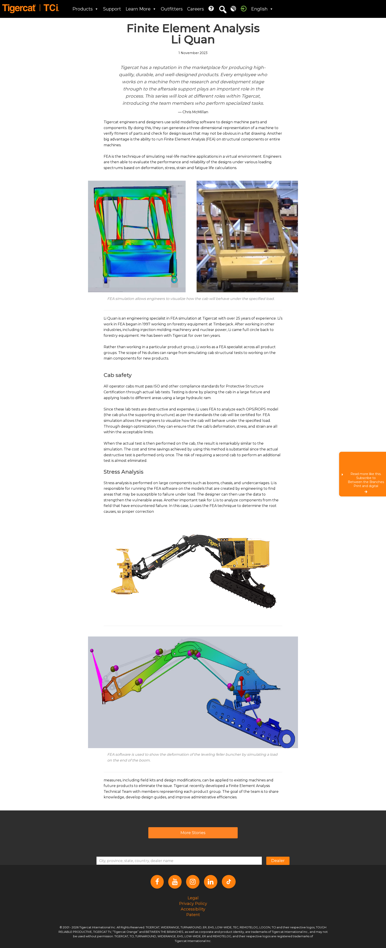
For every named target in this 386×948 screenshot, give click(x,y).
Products (82, 9)
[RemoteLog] (233, 8)
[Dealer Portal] (243, 8)
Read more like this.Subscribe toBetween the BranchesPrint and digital (366, 480)
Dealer (278, 860)
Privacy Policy (193, 903)
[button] (222, 9)
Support (112, 9)
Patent (193, 914)
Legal (193, 897)
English (259, 9)
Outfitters (172, 9)
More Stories (193, 832)
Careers (195, 9)
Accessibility (193, 908)
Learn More (138, 9)
